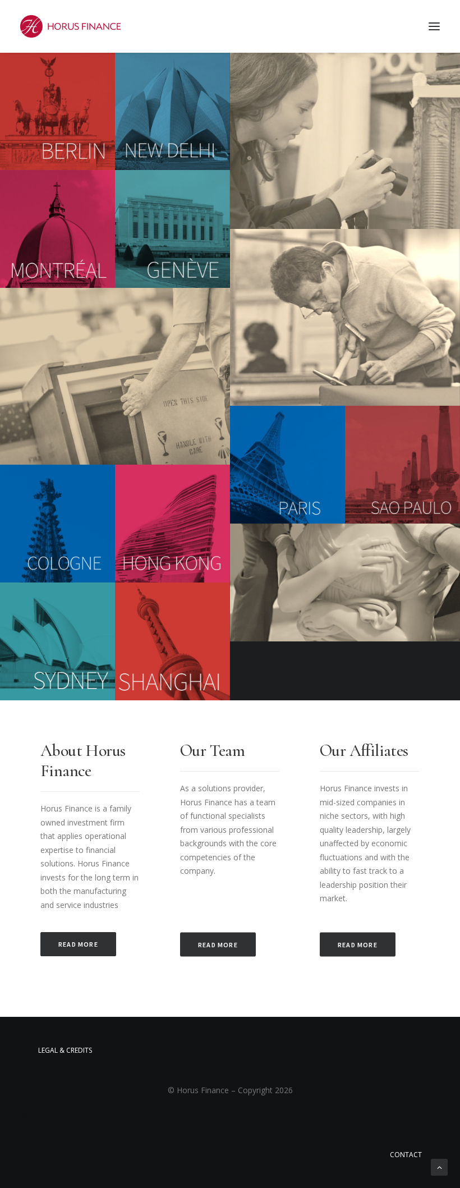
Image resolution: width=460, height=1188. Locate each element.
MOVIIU (34, 1114)
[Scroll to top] (439, 1166)
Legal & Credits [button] (65, 1050)
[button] (434, 26)
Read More (78, 944)
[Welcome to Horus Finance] (70, 26)
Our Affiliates (364, 750)
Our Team (212, 750)
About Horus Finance (82, 760)
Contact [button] (406, 1154)
